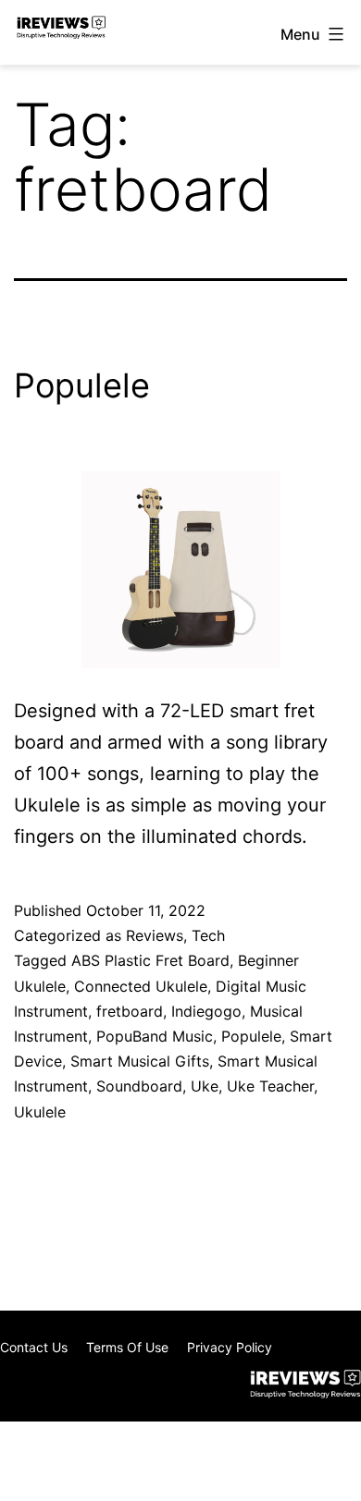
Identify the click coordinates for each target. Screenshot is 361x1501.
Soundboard (139, 1086)
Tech (208, 935)
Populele (82, 385)
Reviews (154, 935)
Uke (204, 1086)
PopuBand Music (154, 1036)
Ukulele (40, 1112)
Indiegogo (206, 1011)
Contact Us (34, 1347)
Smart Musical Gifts (139, 1061)
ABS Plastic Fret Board (150, 960)
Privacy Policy (229, 1347)
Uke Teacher (270, 1086)
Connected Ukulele (140, 986)
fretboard (129, 1011)
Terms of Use (127, 1347)
